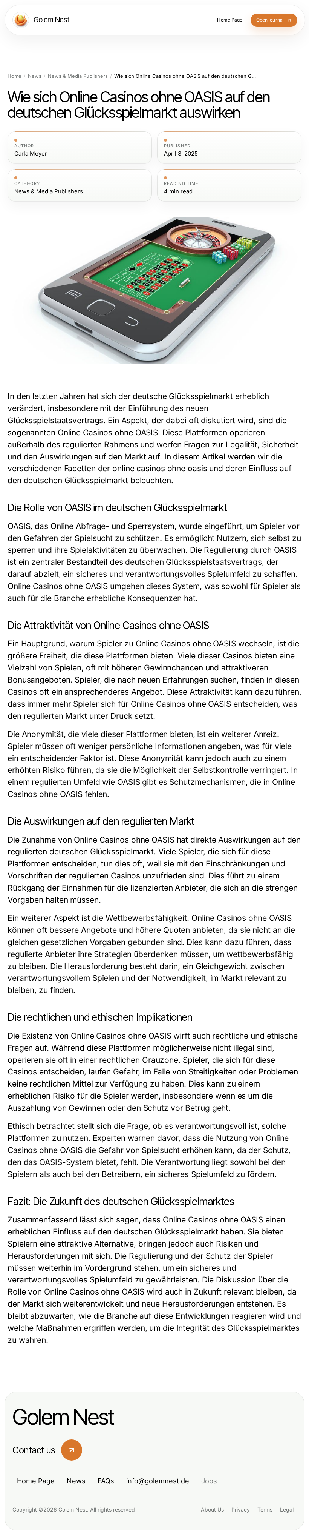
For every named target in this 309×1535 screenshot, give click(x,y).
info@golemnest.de (157, 1481)
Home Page (36, 1481)
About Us (212, 1509)
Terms (264, 1509)
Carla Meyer (30, 153)
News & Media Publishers (78, 76)
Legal (287, 1509)
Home (14, 76)
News (34, 76)
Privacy (240, 1509)
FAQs (106, 1481)
